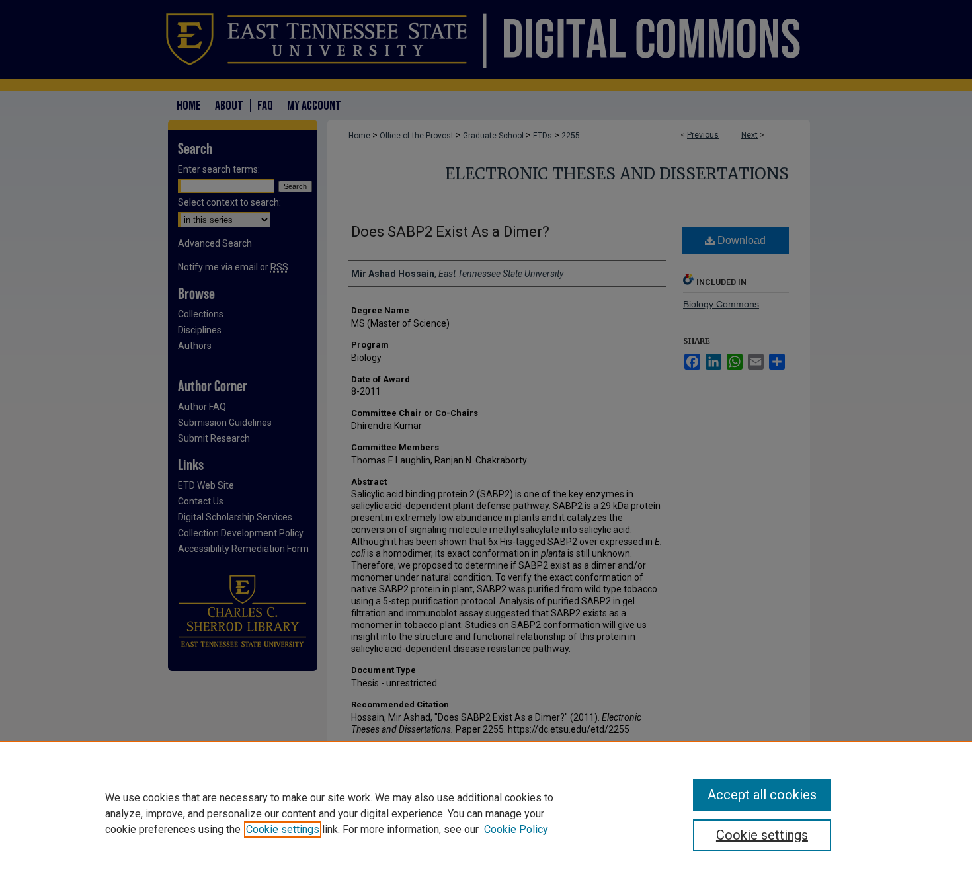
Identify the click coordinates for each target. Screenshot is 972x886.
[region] (486, 813)
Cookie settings (282, 829)
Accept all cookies (762, 795)
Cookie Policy (516, 829)
